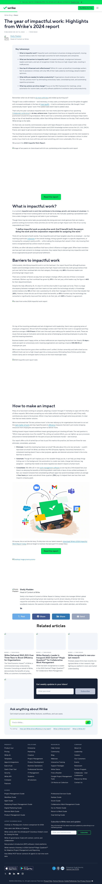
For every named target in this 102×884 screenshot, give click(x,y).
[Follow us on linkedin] (14, 874)
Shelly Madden (15, 36)
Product (7, 744)
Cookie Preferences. (70, 881)
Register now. (75, 2)
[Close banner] (81, 2)
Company (78, 744)
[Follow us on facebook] (10, 874)
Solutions (32, 744)
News (16, 15)
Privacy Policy (48, 881)
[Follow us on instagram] (23, 874)
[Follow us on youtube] (18, 873)
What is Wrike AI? (79, 729)
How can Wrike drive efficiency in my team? (35, 729)
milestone (30, 239)
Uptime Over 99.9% (72, 869)
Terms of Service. (58, 881)
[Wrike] (9, 8)
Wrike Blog (8, 15)
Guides (7, 790)
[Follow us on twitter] (5, 874)
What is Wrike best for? (61, 729)
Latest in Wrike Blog (13, 821)
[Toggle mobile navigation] (97, 8)
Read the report (51, 197)
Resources (55, 744)
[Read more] (19, 654)
